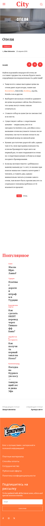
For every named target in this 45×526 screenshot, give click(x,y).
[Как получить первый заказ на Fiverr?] (4, 338)
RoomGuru (9, 91)
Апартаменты (9, 409)
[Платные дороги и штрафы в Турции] (4, 280)
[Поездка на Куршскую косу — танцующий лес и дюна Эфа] (4, 365)
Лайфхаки (7, 46)
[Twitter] (34, 64)
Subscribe (23, 508)
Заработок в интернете (12, 338)
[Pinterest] (40, 64)
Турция (11, 278)
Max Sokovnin (9, 51)
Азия (10, 263)
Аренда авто (37, 409)
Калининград (13, 363)
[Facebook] (29, 64)
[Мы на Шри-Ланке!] (4, 265)
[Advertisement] (22, 225)
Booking (27, 91)
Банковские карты (13, 306)
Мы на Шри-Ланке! (12, 270)
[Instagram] (8, 518)
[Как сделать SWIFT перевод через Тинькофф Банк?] (4, 307)
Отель (25, 196)
